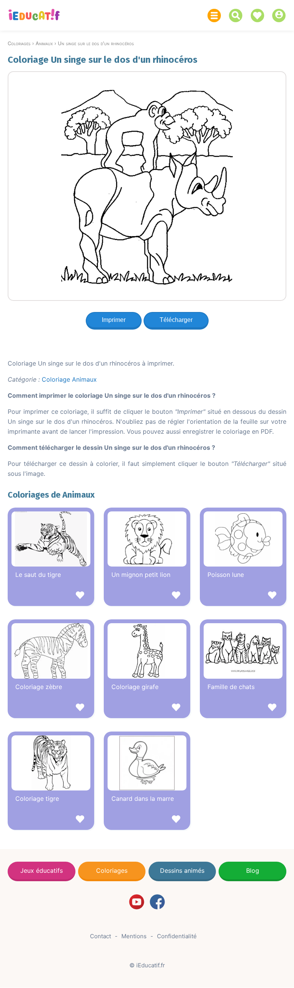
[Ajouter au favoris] (50, 596)
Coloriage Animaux (69, 379)
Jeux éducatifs (41, 870)
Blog (252, 870)
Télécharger (176, 320)
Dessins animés (182, 870)
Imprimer (114, 320)
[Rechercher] (237, 15)
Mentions (134, 936)
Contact (100, 936)
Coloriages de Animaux (51, 495)
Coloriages (111, 870)
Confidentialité (177, 936)
